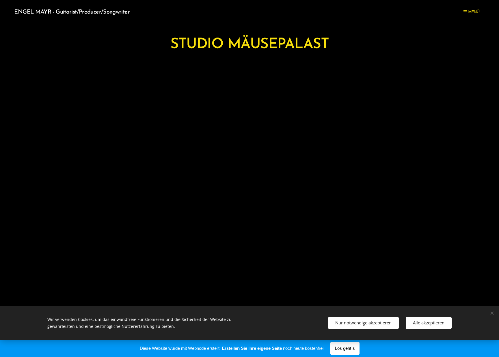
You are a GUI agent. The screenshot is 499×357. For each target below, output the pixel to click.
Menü (474, 11)
